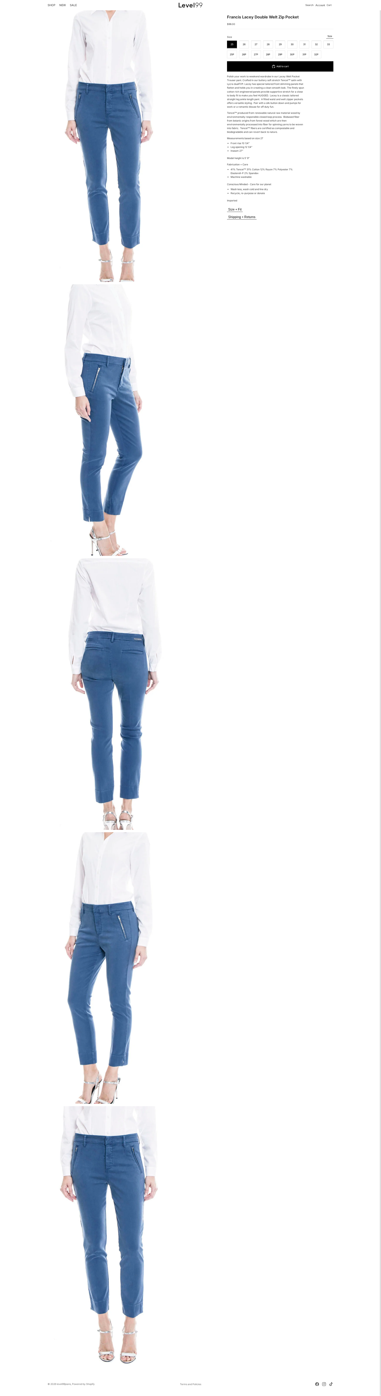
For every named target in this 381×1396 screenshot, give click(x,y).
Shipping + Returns (241, 216)
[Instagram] (324, 1384)
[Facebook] (317, 1384)
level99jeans (64, 1384)
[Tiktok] (331, 1384)
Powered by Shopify (83, 1384)
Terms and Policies (190, 1384)
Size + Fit (234, 209)
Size (329, 36)
